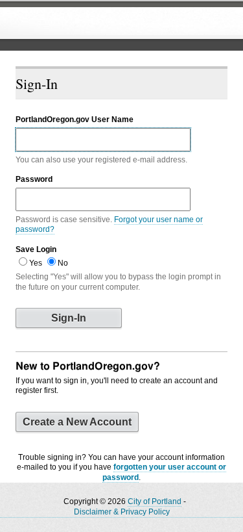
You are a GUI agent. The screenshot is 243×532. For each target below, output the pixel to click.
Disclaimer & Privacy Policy (122, 511)
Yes (35, 263)
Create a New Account (77, 421)
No (63, 263)
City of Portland (154, 501)
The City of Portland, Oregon (107, 23)
